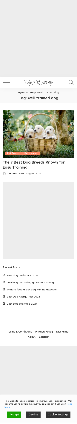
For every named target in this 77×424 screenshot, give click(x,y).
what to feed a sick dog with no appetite (32, 289)
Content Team (15, 174)
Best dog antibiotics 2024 (22, 275)
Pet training (30, 153)
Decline (33, 414)
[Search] (70, 82)
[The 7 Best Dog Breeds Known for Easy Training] (38, 134)
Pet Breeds (13, 153)
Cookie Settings (58, 414)
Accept (14, 414)
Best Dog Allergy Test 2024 (23, 296)
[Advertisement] (38, 38)
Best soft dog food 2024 (22, 303)
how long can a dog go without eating (30, 282)
